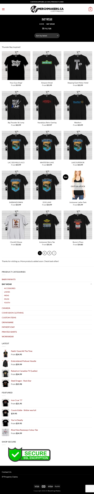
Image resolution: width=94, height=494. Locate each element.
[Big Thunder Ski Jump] (16, 105)
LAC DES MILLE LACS (16, 162)
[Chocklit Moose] (16, 225)
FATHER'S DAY (8, 327)
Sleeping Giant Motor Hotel (78, 83)
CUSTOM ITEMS (9, 317)
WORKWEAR (8, 336)
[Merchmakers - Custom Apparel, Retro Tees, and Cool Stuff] (47, 9)
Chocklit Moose (16, 242)
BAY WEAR (7, 284)
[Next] (54, 253)
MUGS (6, 299)
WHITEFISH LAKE (47, 162)
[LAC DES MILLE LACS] (16, 145)
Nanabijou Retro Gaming (47, 122)
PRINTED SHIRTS (9, 332)
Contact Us (6, 472)
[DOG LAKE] (47, 185)
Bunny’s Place (78, 242)
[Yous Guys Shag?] (16, 65)
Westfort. (78, 122)
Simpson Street (47, 83)
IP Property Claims (10, 477)
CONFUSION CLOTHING (13, 313)
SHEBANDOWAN (16, 202)
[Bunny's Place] (78, 225)
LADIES (7, 292)
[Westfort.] (78, 105)
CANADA (6, 308)
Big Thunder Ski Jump (16, 122)
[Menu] (3, 9)
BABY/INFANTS (8, 279)
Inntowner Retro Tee (47, 242)
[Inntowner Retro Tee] (47, 225)
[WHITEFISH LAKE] (47, 145)
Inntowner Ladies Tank (78, 202)
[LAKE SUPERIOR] (78, 145)
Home (41, 24)
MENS (6, 295)
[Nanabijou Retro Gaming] (47, 105)
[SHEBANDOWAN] (16, 185)
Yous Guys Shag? (16, 83)
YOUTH (7, 303)
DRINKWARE (7, 322)
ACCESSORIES (9, 288)
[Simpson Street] (47, 65)
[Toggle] (91, 284)
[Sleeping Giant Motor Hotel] (78, 65)
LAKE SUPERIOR (77, 162)
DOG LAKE (47, 202)
